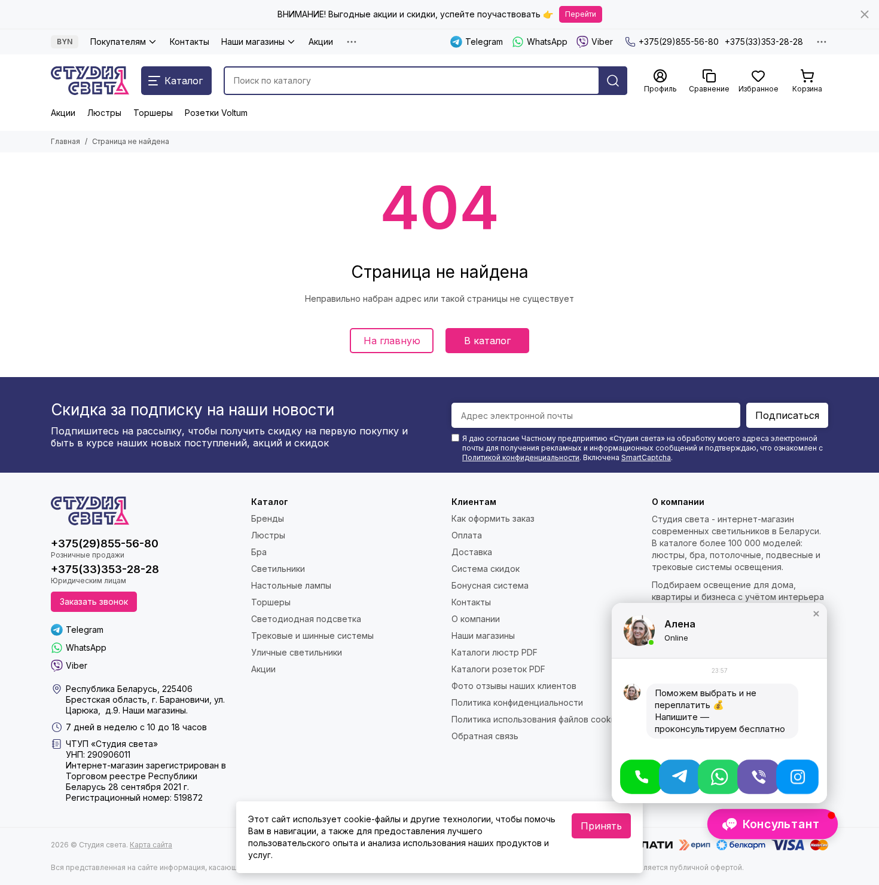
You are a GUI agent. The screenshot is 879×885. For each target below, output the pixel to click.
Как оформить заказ (493, 518)
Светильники (278, 569)
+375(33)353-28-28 (764, 41)
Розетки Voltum (216, 113)
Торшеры (153, 113)
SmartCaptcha (646, 457)
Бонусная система (490, 585)
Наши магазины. (155, 710)
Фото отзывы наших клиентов (513, 686)
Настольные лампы (291, 585)
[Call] (641, 777)
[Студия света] (90, 80)
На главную (392, 341)
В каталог (487, 341)
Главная (65, 141)
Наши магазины (253, 41)
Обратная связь (484, 736)
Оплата (466, 535)
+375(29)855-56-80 (679, 41)
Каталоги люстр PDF (494, 652)
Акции (321, 41)
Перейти (580, 14)
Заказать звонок (94, 601)
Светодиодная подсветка (306, 619)
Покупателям (118, 41)
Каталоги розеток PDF (498, 669)
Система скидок (485, 569)
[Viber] (758, 777)
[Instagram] (797, 777)
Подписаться (787, 415)
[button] (816, 614)
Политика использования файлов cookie (534, 719)
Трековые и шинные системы (312, 635)
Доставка (471, 552)
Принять (601, 826)
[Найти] (613, 80)
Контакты (189, 41)
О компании (475, 619)
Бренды (267, 518)
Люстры (104, 113)
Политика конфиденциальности (517, 702)
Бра (259, 552)
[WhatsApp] (719, 777)
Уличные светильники (296, 652)
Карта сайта (151, 844)
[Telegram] (680, 777)
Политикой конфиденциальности (520, 457)
